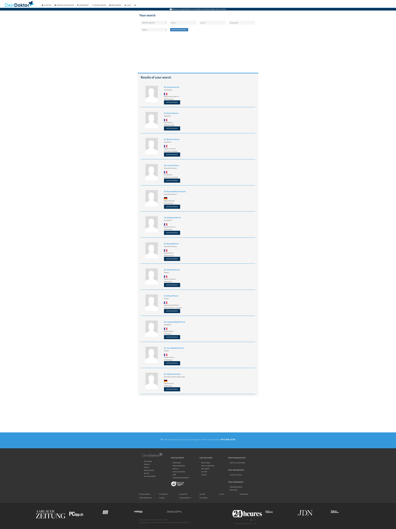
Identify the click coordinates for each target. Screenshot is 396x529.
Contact (203, 474)
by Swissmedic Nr (185, 498)
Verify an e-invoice (236, 475)
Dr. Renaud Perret (171, 243)
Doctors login (205, 463)
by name (202, 494)
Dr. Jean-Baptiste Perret (174, 348)
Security (146, 473)
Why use (175, 469)
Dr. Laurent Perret (171, 165)
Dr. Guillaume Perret (172, 217)
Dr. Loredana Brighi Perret (174, 322)
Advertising (233, 490)
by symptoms (244, 494)
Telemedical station (236, 487)
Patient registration (179, 466)
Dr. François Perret (171, 87)
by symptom (203, 498)
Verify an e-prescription (237, 463)
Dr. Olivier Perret (171, 296)
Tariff (174, 474)
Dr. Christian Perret (172, 270)
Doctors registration (207, 466)
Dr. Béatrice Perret (171, 139)
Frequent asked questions (181, 477)
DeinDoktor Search (179, 30)
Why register (205, 469)
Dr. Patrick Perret (171, 113)
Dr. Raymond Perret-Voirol (175, 191)
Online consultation (179, 472)
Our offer (204, 472)
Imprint (146, 467)
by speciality (183, 494)
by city (222, 494)
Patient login (177, 463)
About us (147, 464)
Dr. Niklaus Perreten (172, 374)
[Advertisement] (198, 53)
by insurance (163, 494)
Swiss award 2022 (149, 476)
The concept (148, 461)
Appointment (172, 102)
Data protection (149, 470)
